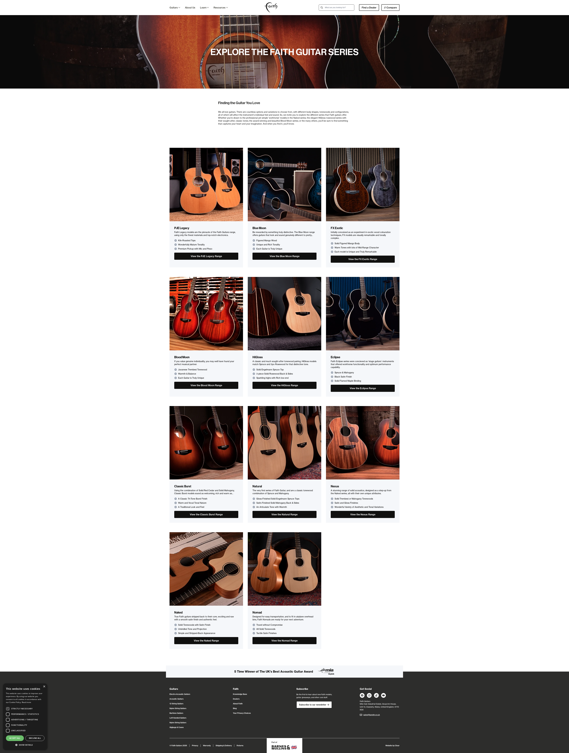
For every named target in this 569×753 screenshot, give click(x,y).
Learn (203, 7)
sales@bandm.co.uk (371, 715)
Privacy (195, 745)
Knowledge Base (240, 694)
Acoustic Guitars (176, 699)
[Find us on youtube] (383, 695)
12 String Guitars (176, 704)
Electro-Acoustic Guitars (180, 694)
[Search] (322, 7)
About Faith (238, 704)
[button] (25, 745)
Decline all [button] (35, 738)
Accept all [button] (14, 738)
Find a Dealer (369, 7)
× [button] (44, 686)
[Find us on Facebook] (362, 695)
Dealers (236, 699)
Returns (240, 745)
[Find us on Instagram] (369, 695)
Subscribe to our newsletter (312, 704)
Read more (26, 702)
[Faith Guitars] (271, 7)
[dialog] (25, 716)
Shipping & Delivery (224, 745)
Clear (397, 745)
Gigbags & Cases (177, 727)
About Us (190, 7)
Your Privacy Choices (242, 713)
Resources (220, 7)
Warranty (207, 745)
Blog (235, 708)
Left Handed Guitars (178, 718)
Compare (391, 7)
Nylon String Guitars (178, 708)
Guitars (174, 7)
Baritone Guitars (176, 713)
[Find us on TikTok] (376, 695)
